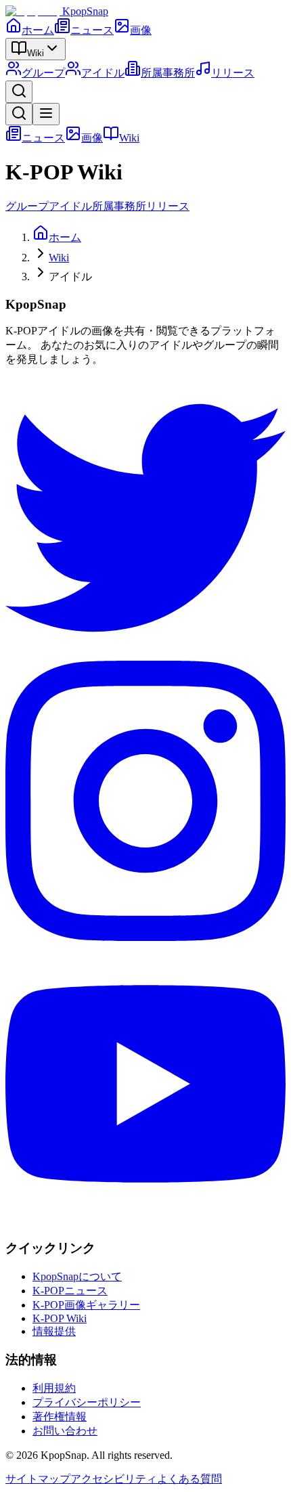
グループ (43, 73)
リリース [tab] (167, 206)
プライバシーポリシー (86, 1402)
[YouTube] (145, 1220)
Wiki (35, 53)
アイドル (103, 73)
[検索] (18, 92)
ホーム (38, 30)
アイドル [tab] (70, 206)
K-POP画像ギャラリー (86, 1305)
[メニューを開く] (46, 114)
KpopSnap (85, 11)
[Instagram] (145, 937)
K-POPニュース (70, 1290)
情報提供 (54, 1331)
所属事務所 (168, 73)
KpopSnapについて (77, 1276)
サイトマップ (37, 1479)
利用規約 (54, 1388)
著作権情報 (59, 1416)
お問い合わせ (64, 1430)
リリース (232, 73)
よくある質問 (189, 1479)
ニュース (92, 30)
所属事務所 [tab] (119, 206)
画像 (141, 30)
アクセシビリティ (113, 1479)
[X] (145, 654)
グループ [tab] (27, 206)
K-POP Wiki (59, 1318)
